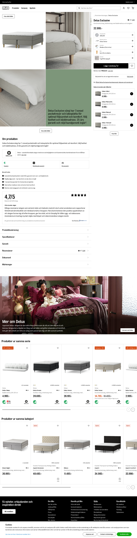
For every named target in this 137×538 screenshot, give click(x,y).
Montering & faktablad (101, 520)
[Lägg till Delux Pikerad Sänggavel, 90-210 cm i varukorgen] (131, 114)
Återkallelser (98, 512)
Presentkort (75, 515)
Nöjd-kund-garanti (99, 517)
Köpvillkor (74, 520)
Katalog (119, 510)
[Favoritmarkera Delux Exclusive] (132, 65)
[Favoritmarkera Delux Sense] (88, 348)
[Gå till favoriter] (128, 8)
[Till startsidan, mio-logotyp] (5, 8)
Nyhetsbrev (120, 512)
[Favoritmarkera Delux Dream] (57, 348)
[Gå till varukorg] (133, 8)
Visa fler (114, 134)
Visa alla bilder (8, 16)
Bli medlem (9, 511)
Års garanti (65, 166)
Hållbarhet (51, 510)
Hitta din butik (75, 504)
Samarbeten (52, 515)
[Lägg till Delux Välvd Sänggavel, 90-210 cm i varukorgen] (131, 93)
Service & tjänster (76, 507)
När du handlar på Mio (77, 517)
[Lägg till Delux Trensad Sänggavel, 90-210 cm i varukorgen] (131, 125)
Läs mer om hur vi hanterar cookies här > (18, 534)
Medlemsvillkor (121, 507)
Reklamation (98, 507)
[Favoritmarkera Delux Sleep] (27, 348)
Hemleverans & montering (79, 510)
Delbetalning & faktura (78, 512)
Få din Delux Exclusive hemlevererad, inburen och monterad (114, 82)
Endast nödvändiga (106, 534)
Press (49, 512)
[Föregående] (128, 410)
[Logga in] (124, 8)
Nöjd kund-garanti (38, 166)
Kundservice (97, 504)
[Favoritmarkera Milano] (88, 425)
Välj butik (130, 76)
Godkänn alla (124, 534)
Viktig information (99, 515)
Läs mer (110, 71)
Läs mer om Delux (127, 330)
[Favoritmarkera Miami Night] (27, 425)
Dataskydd (51, 517)
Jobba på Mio (52, 507)
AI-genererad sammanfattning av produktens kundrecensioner (25, 221)
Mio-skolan (51, 520)
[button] (68, 40)
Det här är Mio (52, 504)
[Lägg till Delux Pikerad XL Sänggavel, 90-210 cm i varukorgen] (131, 104)
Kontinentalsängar (101, 15)
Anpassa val (89, 534)
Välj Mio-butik (129, 2)
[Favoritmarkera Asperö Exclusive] (57, 425)
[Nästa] (133, 410)
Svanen (6, 166)
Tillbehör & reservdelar (101, 510)
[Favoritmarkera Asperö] (119, 425)
